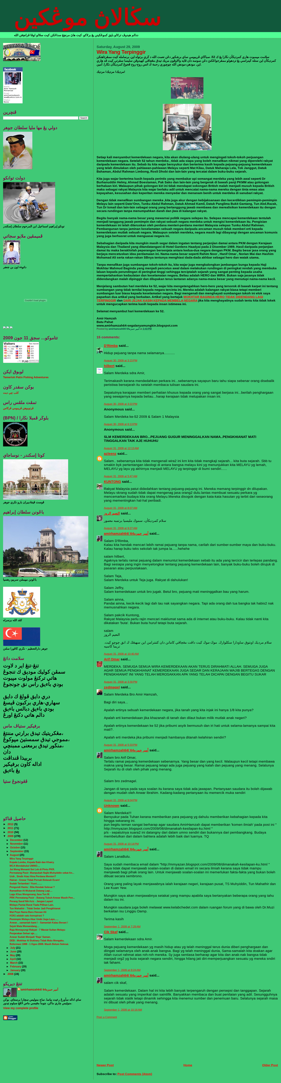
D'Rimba (111, 345)
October (15, 847)
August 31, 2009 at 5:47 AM (120, 476)
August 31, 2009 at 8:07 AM (120, 508)
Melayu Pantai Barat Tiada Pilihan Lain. (32, 904)
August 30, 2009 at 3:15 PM (120, 360)
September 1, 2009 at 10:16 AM (123, 1009)
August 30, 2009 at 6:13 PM (120, 424)
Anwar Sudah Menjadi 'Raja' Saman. (30, 936)
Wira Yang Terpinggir (21, 858)
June (13, 951)
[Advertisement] (121, 1039)
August (15, 854)
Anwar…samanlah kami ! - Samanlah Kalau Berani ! (39, 922)
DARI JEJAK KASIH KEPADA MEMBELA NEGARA (160, 300)
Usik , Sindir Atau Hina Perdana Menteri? (33, 876)
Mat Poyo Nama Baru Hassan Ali (28, 912)
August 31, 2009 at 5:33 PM (120, 744)
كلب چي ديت (11, 392)
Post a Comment (107, 1017)
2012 (10, 824)
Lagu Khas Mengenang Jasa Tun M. (30, 894)
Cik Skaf (111, 932)
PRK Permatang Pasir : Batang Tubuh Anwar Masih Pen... (42, 897)
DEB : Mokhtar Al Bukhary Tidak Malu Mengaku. (37, 940)
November (17, 843)
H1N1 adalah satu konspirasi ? (27, 915)
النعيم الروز (112, 513)
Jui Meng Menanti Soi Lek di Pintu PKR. (32, 869)
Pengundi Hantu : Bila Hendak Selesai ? (32, 887)
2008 (10, 974)
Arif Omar (112, 659)
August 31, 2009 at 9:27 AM (120, 528)
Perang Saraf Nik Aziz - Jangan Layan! (31, 901)
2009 (10, 836)
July (13, 947)
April (13, 958)
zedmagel (112, 687)
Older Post (270, 1065)
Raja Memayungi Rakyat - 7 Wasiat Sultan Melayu (37, 929)
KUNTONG (112, 481)
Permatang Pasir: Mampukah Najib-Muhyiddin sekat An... (42, 872)
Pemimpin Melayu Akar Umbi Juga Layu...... (34, 919)
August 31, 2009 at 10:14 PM (121, 843)
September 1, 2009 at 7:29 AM (122, 926)
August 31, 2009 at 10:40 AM (121, 653)
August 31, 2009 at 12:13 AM (121, 448)
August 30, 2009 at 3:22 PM (120, 404)
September (17, 851)
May (13, 955)
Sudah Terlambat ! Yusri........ (26, 883)
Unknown (111, 805)
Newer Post (105, 1065)
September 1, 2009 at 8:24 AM (122, 970)
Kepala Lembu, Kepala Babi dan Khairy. (32, 862)
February (16, 966)
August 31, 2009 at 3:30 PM (120, 681)
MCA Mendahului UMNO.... (25, 865)
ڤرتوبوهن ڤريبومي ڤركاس (18, 408)
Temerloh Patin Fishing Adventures (25, 377)
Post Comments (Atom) (134, 1074)
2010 (10, 832)
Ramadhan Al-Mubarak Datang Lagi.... (31, 890)
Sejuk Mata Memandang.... (24, 926)
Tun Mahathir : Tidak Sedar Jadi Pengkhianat (35, 908)
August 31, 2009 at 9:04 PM (120, 800)
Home (187, 1065)
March (14, 962)
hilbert (109, 366)
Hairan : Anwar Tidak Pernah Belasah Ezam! (35, 880)
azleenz (110, 453)
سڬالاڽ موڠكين (87, 17)
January (15, 970)
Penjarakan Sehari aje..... (23, 933)
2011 (10, 828)
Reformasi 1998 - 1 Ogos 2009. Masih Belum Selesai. (39, 944)
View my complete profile (20, 1008)
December (16, 839)
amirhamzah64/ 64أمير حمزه (126, 533)
